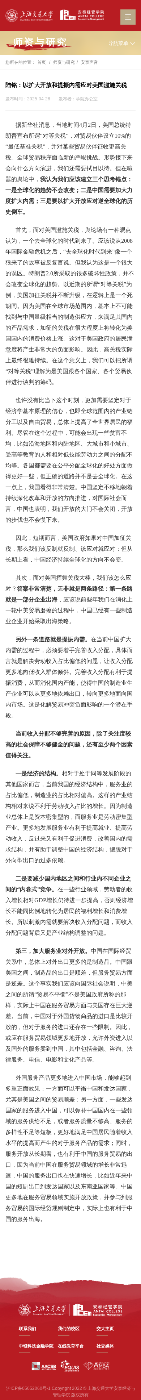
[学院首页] (80, 15)
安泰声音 (89, 62)
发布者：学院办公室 (78, 99)
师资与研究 (64, 62)
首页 (41, 62)
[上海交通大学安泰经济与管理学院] (70, 1309)
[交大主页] (29, 15)
